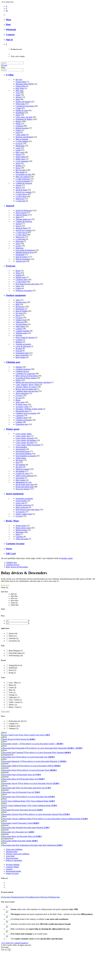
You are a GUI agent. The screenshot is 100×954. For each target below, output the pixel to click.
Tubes (18, 95)
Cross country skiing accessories (28, 445)
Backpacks (20, 307)
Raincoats (19, 241)
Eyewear (19, 143)
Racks (18, 168)
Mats (17, 304)
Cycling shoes (21, 196)
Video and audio (22, 539)
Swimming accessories (24, 498)
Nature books (21, 526)
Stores (9, 548)
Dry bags (19, 313)
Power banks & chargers (25, 337)
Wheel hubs (20, 104)
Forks (18, 132)
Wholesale (11, 29)
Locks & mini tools (23, 346)
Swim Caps (20, 503)
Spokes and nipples (23, 102)
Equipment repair (22, 353)
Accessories (20, 512)
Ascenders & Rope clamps (26, 378)
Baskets (19, 166)
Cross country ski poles (25, 443)
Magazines (20, 532)
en (7, 11)
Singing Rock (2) (15, 665)
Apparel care (20, 261)
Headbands (20, 255)
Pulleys (18, 380)
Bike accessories (22, 139)
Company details (12, 867)
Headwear (20, 248)
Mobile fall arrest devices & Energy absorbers (33, 382)
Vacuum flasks (21, 324)
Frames (18, 130)
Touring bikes (21, 82)
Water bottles (21, 157)
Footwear (10, 266)
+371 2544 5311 (7, 943)
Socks (18, 244)
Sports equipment (15, 493)
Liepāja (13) (13, 724)
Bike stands (20, 172)
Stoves (18, 315)
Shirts (18, 217)
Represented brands (13, 871)
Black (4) (12, 685)
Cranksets (19, 126)
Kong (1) (12, 673)
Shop (8, 19)
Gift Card (11, 553)
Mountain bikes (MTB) (25, 84)
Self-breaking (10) (16, 655)
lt (6, 8)
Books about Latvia (23, 528)
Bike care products (23, 177)
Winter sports (12, 429)
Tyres (18, 93)
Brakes (18, 121)
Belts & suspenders (23, 259)
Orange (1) (13, 695)
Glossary (9, 869)
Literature (19, 537)
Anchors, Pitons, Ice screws (26, 387)
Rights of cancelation (14, 860)
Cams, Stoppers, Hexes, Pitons (27, 385)
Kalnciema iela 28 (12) (17, 721)
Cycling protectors (23, 179)
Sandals (19, 275)
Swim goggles (21, 501)
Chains (18, 108)
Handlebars (20, 113)
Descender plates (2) (17, 653)
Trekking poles (21, 333)
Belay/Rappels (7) (16, 651)
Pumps (18, 155)
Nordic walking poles (24, 514)
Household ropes (22, 411)
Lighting (19, 329)
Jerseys (18, 188)
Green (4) (12, 687)
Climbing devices (22, 371)
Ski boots (19, 460)
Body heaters (21, 357)
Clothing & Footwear (24, 183)
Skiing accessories (23, 469)
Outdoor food (21, 320)
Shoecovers (20, 199)
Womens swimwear (23, 505)
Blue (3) (12, 690)
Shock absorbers (22, 393)
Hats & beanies (21, 257)
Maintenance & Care (24, 482)
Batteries (19, 342)
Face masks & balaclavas (25, 250)
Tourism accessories (23, 344)
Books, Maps (12, 520)
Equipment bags (22, 424)
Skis (17, 462)
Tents (18, 300)
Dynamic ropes (21, 404)
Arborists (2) (13, 638)
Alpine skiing (21, 458)
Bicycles (19, 79)
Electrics (19, 335)
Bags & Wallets (22, 311)
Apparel (10, 205)
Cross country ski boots (25, 438)
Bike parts (19, 91)
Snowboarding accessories (26, 456)
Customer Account (15, 543)
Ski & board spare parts (25, 484)
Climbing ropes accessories (26, 413)
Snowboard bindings (24, 454)
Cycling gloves (21, 194)
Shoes (18, 273)
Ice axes (19, 398)
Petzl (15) (12, 670)
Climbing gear (13, 362)
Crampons (20, 415)
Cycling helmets (22, 141)
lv (6, 6)
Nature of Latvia (12, 873)
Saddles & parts (22, 110)
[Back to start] (4, 65)
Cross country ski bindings (26, 440)
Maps (18, 534)
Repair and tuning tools (25, 487)
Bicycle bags (20, 170)
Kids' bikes (20, 88)
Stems (18, 115)
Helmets (19, 367)
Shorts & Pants (21, 190)
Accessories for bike (23, 174)
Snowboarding (21, 447)
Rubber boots (21, 277)
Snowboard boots (22, 451)
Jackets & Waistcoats (24, 210)
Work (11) (13, 636)
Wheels (18, 97)
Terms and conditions (14, 849)
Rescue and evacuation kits (26, 389)
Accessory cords (22, 407)
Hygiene (19, 348)
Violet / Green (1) (15, 702)
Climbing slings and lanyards (27, 391)
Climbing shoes (22, 279)
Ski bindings (20, 465)
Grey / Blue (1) (14, 683)
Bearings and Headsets (24, 137)
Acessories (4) (14, 641)
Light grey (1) (14, 697)
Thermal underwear (23, 219)
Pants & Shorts (21, 215)
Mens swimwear (22, 507)
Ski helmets (20, 471)
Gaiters (18, 288)
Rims (18, 99)
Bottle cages (20, 159)
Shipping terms (11, 852)
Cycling (10, 74)
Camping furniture (23, 331)
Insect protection (22, 355)
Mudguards (20, 146)
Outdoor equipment (16, 295)
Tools (18, 163)
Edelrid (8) (13, 668)
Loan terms (10, 856)
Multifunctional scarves (25, 252)
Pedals (18, 124)
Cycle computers (22, 161)
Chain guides (21, 135)
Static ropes (20, 402)
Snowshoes (20, 478)
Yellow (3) (13, 705)
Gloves (18, 246)
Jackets (18, 185)
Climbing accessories (24, 420)
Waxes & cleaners (22, 489)
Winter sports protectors (25, 476)
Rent (8, 24)
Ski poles (19, 467)
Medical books (21, 530)
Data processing (12, 858)
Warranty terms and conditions (17, 854)
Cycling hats (20, 201)
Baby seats (20, 152)
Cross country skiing (23, 434)
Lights (18, 150)
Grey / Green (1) (15, 700)
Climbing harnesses (23, 369)
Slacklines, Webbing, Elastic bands (29, 409)
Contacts (10, 34)
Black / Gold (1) (15, 707)
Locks (18, 148)
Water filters (20, 326)
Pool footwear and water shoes (27, 284)
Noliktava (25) (14, 726)
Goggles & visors (22, 473)
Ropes (18, 400)
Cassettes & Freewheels (25, 106)
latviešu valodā (67, 558)
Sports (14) (13, 633)
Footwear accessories (24, 290)
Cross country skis (23, 436)
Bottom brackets (22, 128)
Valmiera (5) (13, 728)
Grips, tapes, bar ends (24, 117)
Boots (18, 271)
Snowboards (20, 449)
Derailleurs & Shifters (24, 119)
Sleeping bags (21, 302)
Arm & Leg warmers (24, 192)
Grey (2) (12, 692)
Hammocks (20, 309)
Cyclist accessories (23, 181)
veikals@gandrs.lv (21, 943)
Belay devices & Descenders (27, 376)
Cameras (19, 340)
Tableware (20, 322)
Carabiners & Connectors (25, 373)
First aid (19, 351)
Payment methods (13, 865)
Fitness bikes (20, 86)
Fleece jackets (21, 213)
